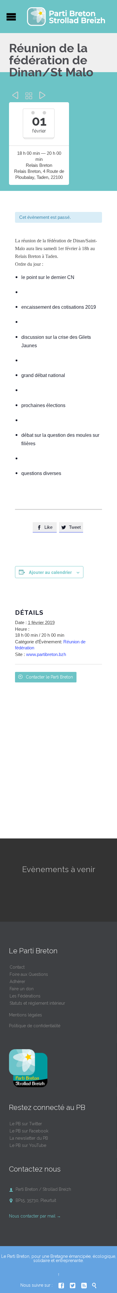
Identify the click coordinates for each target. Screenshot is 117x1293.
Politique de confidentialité (34, 1025)
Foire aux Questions (29, 974)
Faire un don (22, 988)
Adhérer (17, 981)
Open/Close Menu (11, 16)
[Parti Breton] (66, 16)
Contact (17, 967)
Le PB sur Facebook (29, 1131)
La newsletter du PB (29, 1138)
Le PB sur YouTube (28, 1145)
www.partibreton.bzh (46, 654)
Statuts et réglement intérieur (37, 1003)
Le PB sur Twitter (26, 1123)
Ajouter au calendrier (50, 572)
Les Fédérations (25, 996)
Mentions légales (25, 1015)
